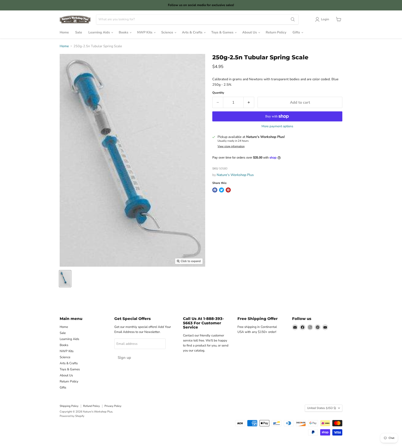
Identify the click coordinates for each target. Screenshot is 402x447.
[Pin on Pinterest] (228, 189)
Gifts (296, 32)
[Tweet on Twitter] (221, 189)
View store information (231, 146)
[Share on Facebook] (214, 189)
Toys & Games (222, 32)
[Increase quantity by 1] (249, 102)
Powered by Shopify (72, 416)
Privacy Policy (112, 406)
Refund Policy (91, 406)
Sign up (124, 357)
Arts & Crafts (192, 32)
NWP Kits (145, 32)
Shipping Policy (69, 406)
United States (321, 408)
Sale (78, 32)
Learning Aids (99, 32)
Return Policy (276, 32)
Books (124, 32)
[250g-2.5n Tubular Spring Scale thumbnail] (65, 278)
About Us (250, 32)
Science (167, 32)
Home (64, 32)
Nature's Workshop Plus (235, 175)
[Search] (292, 19)
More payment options (277, 126)
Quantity (218, 92)
